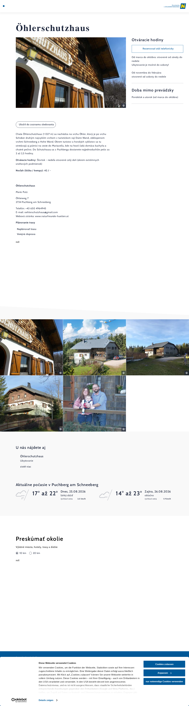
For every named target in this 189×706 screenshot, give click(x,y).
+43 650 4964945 (36, 208)
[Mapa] (10, 6)
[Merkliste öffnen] (14, 6)
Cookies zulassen (164, 664)
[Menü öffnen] (3, 6)
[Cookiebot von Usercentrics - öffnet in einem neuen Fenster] (19, 700)
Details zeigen (46, 700)
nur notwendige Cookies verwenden (164, 681)
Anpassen (163, 673)
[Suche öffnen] (17, 6)
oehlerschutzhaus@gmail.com (41, 212)
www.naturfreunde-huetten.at (52, 216)
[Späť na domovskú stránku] (175, 6)
